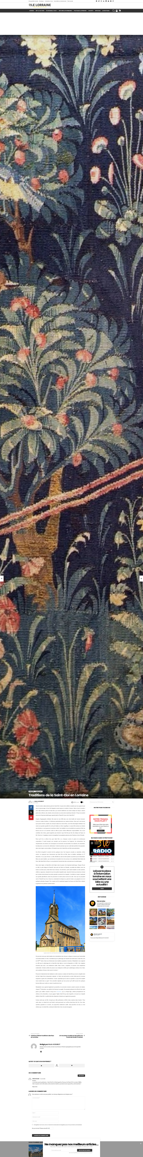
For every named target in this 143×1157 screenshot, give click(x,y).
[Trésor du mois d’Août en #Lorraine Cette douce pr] (93, 912)
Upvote (41, 1065)
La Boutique (105, 10)
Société (90, 10)
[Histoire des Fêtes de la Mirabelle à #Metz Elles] (93, 921)
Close (141, 1143)
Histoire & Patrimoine (65, 10)
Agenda (31, 10)
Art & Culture (40, 10)
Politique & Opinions (80, 10)
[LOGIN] (117, 11)
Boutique (41, 1)
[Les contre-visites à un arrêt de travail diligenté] (102, 921)
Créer (102, 888)
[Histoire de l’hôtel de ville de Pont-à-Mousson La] (110, 921)
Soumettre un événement (60, 1)
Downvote (72, 1065)
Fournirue (59, 991)
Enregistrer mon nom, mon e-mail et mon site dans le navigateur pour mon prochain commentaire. (58, 1124)
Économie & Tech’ (51, 10)
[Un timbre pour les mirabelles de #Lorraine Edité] (110, 912)
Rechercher (112, 802)
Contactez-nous (49, 1)
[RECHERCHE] (113, 11)
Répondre (81, 1075)
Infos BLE (98, 10)
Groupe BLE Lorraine (33, 1)
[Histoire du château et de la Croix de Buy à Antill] (102, 912)
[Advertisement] (71, 23)
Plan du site (70, 1)
